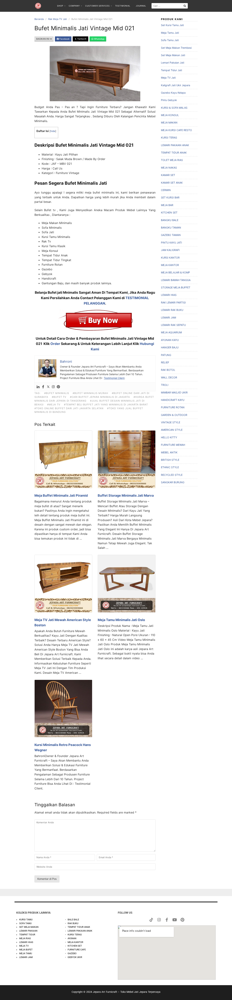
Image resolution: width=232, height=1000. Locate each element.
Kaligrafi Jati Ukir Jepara (175, 85)
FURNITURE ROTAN (173, 407)
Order (55, 344)
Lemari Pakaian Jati (172, 62)
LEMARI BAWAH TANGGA (175, 280)
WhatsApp (99, 38)
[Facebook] (43, 387)
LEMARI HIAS (169, 294)
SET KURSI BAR (170, 197)
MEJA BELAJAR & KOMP (175, 272)
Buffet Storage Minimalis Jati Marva (126, 495)
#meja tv (53, 404)
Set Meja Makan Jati (173, 55)
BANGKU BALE (169, 220)
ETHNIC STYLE (170, 467)
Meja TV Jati (168, 77)
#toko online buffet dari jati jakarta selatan (68, 408)
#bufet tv (59, 396)
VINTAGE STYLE (170, 422)
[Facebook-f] (167, 920)
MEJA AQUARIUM (171, 332)
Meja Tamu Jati (170, 32)
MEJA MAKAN (169, 122)
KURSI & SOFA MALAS (174, 107)
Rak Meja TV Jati (57, 19)
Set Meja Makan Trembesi (176, 47)
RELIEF (165, 362)
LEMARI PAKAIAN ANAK (175, 145)
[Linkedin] (38, 387)
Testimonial (122, 6)
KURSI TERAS (169, 137)
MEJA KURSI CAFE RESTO (176, 130)
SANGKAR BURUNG (172, 482)
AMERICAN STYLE (172, 429)
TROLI (164, 384)
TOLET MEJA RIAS (172, 160)
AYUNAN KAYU (170, 339)
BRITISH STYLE (170, 459)
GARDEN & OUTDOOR (174, 414)
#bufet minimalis (56, 393)
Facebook (64, 38)
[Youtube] (175, 920)
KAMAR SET (168, 175)
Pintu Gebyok (169, 100)
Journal (141, 6)
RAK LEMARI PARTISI (173, 302)
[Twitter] (48, 387)
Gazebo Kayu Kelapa (173, 92)
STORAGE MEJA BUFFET (175, 287)
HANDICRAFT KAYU (172, 399)
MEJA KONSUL (170, 115)
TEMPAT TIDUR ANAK (174, 152)
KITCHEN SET (169, 212)
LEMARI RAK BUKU (172, 309)
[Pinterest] (58, 387)
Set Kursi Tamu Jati (172, 25)
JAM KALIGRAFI (170, 249)
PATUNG (166, 355)
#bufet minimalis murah (90, 393)
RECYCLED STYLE (172, 474)
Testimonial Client (114, 378)
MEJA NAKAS (169, 167)
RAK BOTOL (168, 369)
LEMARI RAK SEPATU (173, 324)
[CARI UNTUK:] (170, 6)
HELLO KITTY (169, 437)
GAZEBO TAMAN (171, 234)
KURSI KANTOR (170, 257)
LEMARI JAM (168, 317)
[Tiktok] (151, 920)
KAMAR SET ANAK (172, 182)
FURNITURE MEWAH (173, 444)
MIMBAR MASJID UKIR (174, 392)
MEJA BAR (167, 205)
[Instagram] (53, 387)
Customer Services (97, 6)
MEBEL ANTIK (169, 452)
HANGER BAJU (170, 347)
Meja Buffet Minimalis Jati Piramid (61, 495)
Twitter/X (81, 38)
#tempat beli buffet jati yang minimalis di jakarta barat (106, 404)
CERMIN (166, 190)
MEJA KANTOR (170, 265)
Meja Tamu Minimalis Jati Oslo (121, 620)
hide (52, 131)
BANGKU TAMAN (171, 227)
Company (74, 6)
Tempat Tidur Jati (171, 70)
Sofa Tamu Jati (170, 40)
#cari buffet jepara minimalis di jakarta (100, 396)
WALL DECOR (169, 377)
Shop (60, 6)
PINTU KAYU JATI (171, 242)
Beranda (39, 19)
